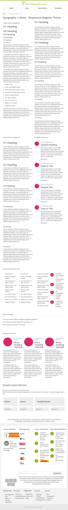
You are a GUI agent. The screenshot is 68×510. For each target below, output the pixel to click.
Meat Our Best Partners (12, 95)
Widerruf (7, 498)
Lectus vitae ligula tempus (13, 87)
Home (4, 13)
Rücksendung (19, 498)
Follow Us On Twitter (11, 103)
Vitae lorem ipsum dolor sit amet (14, 90)
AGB (6, 496)
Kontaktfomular (60, 452)
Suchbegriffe (50, 496)
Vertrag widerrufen (8, 501)
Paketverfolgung (20, 496)
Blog (27, 498)
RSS (48, 494)
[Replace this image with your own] (10, 401)
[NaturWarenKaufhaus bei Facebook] (11, 480)
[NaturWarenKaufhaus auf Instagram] (9, 484)
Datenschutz (29, 496)
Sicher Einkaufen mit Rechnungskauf (44, 445)
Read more (44, 159)
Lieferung (18, 494)
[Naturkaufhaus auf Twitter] (7, 480)
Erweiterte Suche (50, 499)
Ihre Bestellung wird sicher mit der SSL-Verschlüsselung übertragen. (10, 446)
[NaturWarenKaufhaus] (34, 3)
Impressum (29, 494)
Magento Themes (10, 105)
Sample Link (8, 84)
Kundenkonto (40, 498)
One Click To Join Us (11, 100)
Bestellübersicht (41, 500)
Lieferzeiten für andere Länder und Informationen (46, 419)
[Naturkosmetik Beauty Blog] (13, 484)
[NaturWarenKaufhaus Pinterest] (15, 480)
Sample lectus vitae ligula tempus (15, 92)
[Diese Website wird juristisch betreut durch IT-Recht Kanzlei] (11, 433)
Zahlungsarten (9, 494)
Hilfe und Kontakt (39, 495)
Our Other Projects (10, 98)
